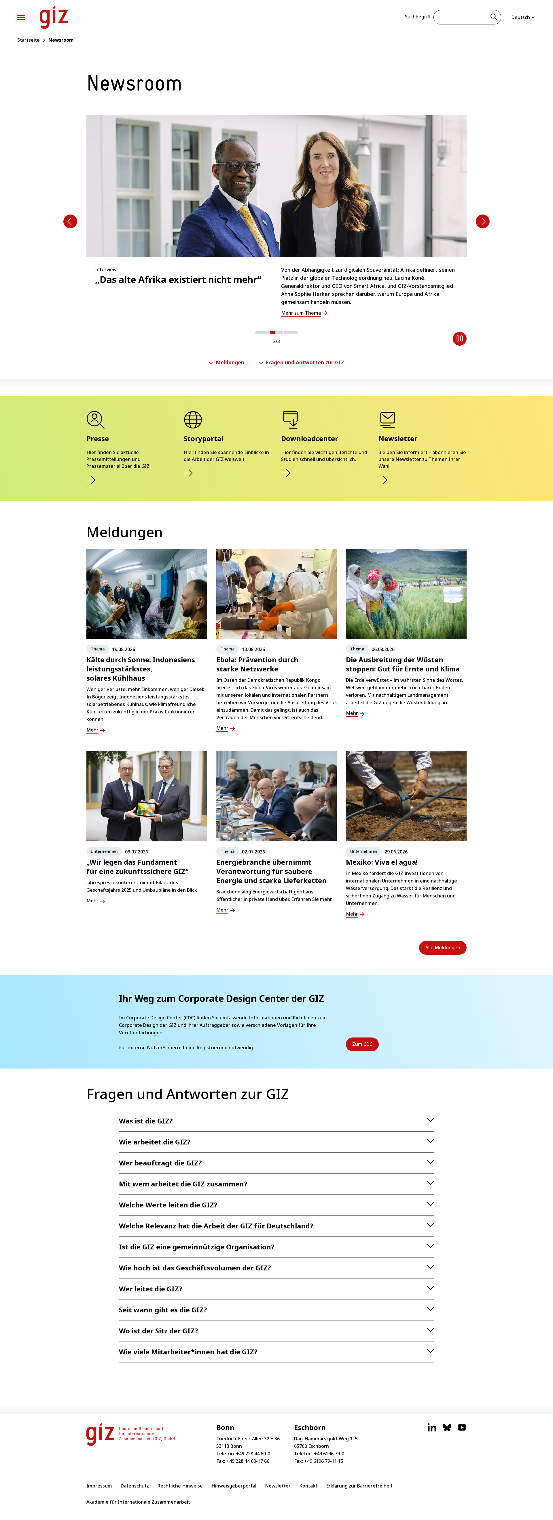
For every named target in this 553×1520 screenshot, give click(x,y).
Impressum (99, 1486)
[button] (262, 333)
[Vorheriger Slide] (70, 221)
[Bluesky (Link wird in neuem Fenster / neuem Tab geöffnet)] (447, 1430)
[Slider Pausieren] (460, 339)
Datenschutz (135, 1486)
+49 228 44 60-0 (253, 1453)
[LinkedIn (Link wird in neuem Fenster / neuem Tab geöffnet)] (432, 1430)
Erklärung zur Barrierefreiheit (359, 1486)
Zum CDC (365, 1046)
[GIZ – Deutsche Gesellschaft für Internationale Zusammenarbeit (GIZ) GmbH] (54, 17)
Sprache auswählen (524, 17)
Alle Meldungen (442, 947)
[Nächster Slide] (483, 221)
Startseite (28, 40)
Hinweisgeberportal (233, 1486)
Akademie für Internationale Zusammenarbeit (138, 1502)
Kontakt (308, 1486)
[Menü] (21, 17)
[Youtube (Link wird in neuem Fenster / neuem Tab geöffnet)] (462, 1430)
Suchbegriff (418, 17)
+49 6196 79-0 (329, 1453)
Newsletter (278, 1486)
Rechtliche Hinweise (180, 1486)
